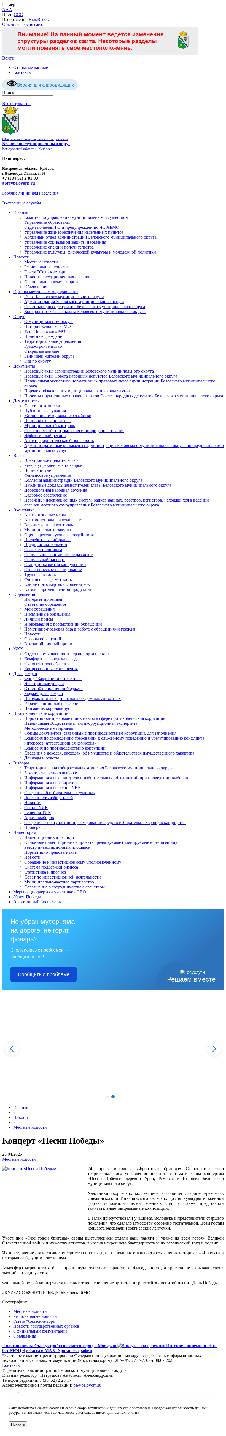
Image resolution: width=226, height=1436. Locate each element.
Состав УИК (36, 807)
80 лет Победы (27, 897)
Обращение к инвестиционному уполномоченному (72, 862)
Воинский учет (38, 470)
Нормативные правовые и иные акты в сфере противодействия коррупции (95, 718)
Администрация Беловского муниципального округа (74, 301)
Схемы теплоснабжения (46, 663)
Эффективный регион (45, 435)
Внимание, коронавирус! (47, 708)
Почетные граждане (43, 336)
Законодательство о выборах (51, 772)
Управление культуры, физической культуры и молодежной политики (90, 252)
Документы (24, 366)
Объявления (35, 286)
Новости (21, 257)
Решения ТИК (37, 812)
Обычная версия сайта (23, 24)
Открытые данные (30, 67)
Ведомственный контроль (48, 524)
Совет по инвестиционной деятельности (62, 877)
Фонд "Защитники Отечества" (53, 678)
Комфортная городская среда (51, 658)
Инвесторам (24, 832)
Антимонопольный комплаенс (53, 520)
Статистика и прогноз (45, 872)
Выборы (21, 763)
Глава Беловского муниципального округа (64, 296)
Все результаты (16, 103)
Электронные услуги (44, 683)
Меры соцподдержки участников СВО (49, 892)
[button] (107, 1097)
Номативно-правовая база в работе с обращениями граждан (80, 629)
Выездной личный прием (48, 644)
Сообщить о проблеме (43, 974)
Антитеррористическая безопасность (59, 440)
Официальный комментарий (51, 281)
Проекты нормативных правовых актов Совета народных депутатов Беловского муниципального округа (123, 396)
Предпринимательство (45, 544)
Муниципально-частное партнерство (59, 882)
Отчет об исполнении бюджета (53, 688)
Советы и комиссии (42, 405)
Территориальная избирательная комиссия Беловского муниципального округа (98, 768)
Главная (20, 212)
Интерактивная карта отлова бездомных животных (72, 698)
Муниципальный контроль (49, 425)
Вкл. (33, 19)
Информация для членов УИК (52, 787)
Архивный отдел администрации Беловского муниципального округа (90, 237)
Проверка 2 (35, 827)
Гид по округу (37, 361)
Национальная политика (47, 420)
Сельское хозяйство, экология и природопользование (74, 430)
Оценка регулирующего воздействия (59, 534)
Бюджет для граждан (43, 693)
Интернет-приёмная (43, 599)
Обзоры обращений (42, 639)
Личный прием (38, 619)
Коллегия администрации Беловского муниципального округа (83, 480)
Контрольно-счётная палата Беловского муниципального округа (85, 311)
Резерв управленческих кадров (53, 465)
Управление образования (47, 222)
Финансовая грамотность (48, 579)
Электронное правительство (51, 460)
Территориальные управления (52, 341)
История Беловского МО (47, 326)
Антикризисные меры (45, 515)
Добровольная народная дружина (55, 490)
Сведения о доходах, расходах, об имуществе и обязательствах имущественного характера (109, 753)
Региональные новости (46, 267)
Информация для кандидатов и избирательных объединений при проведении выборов (106, 777)
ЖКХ (18, 648)
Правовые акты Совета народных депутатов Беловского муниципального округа (100, 376)
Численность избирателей (48, 797)
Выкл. (43, 19)
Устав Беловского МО (44, 331)
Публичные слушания (45, 410)
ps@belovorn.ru (87, 1385)
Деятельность (26, 400)
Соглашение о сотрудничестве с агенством (64, 887)
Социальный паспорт (44, 559)
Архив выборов (39, 817)
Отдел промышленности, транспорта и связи (66, 653)
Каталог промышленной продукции (58, 589)
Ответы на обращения (45, 604)
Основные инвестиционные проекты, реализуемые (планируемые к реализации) (100, 842)
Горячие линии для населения (30, 193)
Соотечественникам (43, 549)
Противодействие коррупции (41, 713)
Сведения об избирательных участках (59, 792)
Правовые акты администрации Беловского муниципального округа (89, 371)
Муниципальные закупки (48, 529)
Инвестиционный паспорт (49, 837)
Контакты (22, 72)
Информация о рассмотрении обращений (63, 624)
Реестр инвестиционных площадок (57, 847)
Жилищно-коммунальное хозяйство (57, 415)
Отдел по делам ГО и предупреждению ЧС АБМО (71, 227)
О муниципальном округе (48, 321)
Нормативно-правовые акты (51, 852)
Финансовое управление (47, 475)
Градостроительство (43, 346)
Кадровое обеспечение (45, 495)
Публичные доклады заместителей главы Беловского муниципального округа (97, 485)
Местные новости (41, 262)
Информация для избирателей (52, 782)
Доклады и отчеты (41, 758)
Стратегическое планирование (53, 569)
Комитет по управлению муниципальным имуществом (76, 217)
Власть (19, 455)
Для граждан (25, 673)
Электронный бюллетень (37, 901)
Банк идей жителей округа (49, 356)
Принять (18, 1424)
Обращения (24, 594)
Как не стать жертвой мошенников (57, 584)
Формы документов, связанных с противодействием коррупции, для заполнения (100, 733)
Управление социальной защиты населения (65, 242)
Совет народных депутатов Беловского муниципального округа (84, 306)
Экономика (23, 510)
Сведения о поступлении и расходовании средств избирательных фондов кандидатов (105, 822)
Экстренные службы (21, 203)
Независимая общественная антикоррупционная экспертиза (80, 723)
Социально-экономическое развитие (58, 554)
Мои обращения (39, 609)
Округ (19, 316)
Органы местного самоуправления (45, 291)
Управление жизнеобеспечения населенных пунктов (74, 232)
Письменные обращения (47, 614)
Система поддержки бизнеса (51, 867)
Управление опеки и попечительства (59, 247)
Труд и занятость (40, 574)
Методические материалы (48, 728)
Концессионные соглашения (51, 668)
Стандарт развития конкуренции (55, 564)
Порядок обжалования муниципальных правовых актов (77, 391)
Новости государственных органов (57, 276)
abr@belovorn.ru (18, 183)
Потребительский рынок (47, 539)
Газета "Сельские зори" (46, 272)
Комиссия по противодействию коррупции (65, 748)
